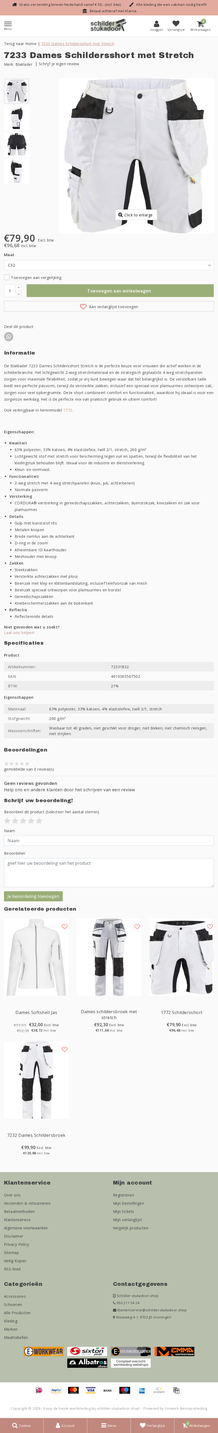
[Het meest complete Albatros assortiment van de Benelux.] (87, 1363)
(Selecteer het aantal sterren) (51, 811)
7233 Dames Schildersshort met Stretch (78, 43)
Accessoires (15, 1296)
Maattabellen (16, 1337)
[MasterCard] (75, 1393)
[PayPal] (58, 1393)
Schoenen (13, 1304)
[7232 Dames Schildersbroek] (36, 1080)
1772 (67, 410)
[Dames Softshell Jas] (36, 957)
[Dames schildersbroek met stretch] (109, 957)
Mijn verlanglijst (127, 1219)
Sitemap (11, 1252)
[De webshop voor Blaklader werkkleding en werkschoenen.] (44, 1351)
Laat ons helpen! (19, 632)
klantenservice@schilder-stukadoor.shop (152, 1310)
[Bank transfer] (109, 1393)
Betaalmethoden (19, 1211)
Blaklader (23, 64)
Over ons (12, 1195)
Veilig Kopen (15, 1260)
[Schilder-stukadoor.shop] (109, 26)
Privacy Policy (16, 1244)
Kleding (10, 1320)
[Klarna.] (160, 1393)
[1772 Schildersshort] (181, 957)
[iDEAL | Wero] (40, 1393)
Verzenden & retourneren (27, 1203)
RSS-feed (12, 1269)
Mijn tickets (123, 1211)
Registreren (123, 1195)
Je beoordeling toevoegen (33, 896)
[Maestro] (126, 1393)
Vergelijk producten (130, 1227)
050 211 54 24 (127, 1303)
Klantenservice (17, 1219)
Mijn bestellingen (128, 1203)
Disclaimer (13, 1236)
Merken (11, 1329)
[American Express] (143, 1393)
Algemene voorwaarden (26, 1227)
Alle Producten (17, 1312)
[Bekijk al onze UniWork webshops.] (131, 1363)
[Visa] (92, 1393)
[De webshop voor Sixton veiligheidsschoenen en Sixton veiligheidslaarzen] (87, 1351)
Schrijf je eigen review (59, 63)
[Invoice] (178, 1393)
